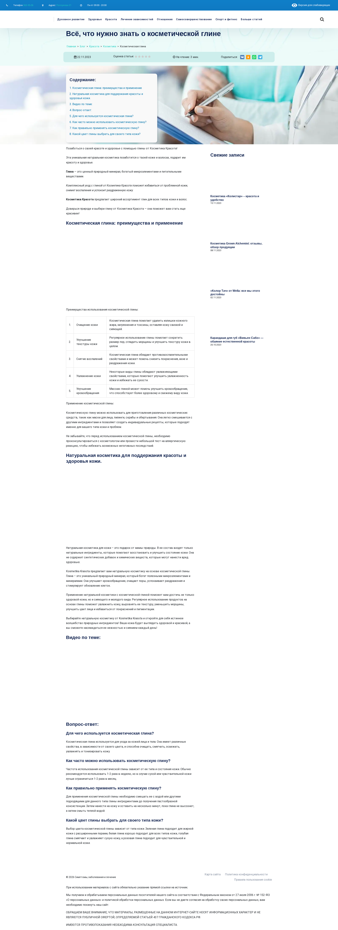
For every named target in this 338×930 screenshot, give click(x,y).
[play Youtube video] (130, 681)
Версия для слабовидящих (313, 5)
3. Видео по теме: (81, 104)
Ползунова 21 (63, 5)
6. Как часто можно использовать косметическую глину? (108, 122)
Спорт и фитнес (226, 19)
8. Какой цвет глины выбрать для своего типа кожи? (105, 134)
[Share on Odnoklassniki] (248, 57)
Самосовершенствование (194, 19)
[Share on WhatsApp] (254, 57)
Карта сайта (213, 874)
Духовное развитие (71, 19)
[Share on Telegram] (260, 57)
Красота (111, 19)
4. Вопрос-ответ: (81, 110)
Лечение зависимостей (137, 19)
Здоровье (95, 19)
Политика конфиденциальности (246, 874)
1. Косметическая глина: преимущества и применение (106, 88)
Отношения (165, 19)
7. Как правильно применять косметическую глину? (104, 128)
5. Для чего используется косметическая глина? (101, 116)
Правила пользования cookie (253, 879)
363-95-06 (28, 5)
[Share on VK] (242, 57)
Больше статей (251, 19)
